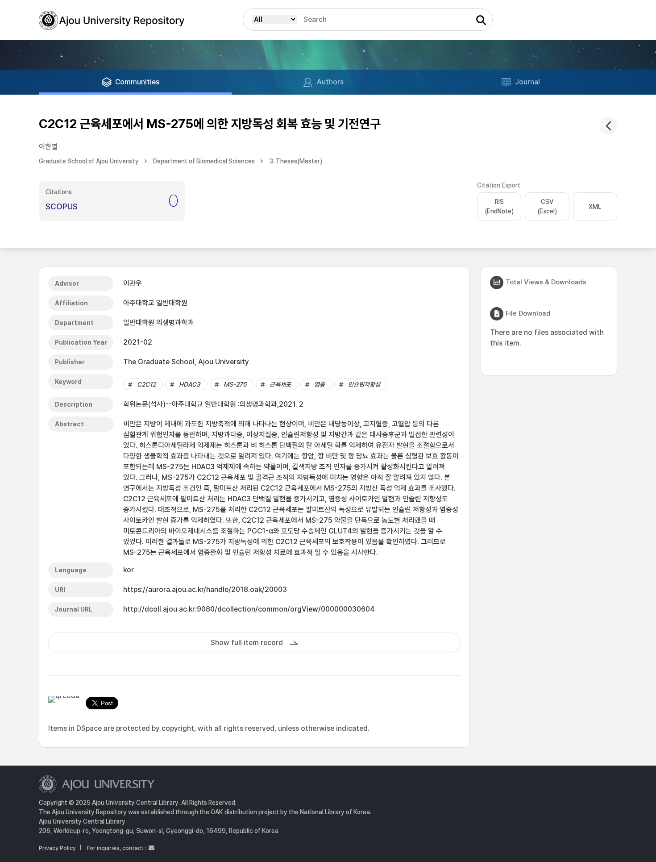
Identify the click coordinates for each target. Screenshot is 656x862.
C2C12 (146, 384)
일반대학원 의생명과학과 (158, 322)
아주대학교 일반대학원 (155, 303)
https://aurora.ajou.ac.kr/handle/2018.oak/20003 (205, 589)
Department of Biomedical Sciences (204, 161)
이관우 (132, 283)
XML (595, 206)
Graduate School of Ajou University (89, 161)
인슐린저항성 (364, 384)
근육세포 (280, 384)
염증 (319, 384)
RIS (499, 206)
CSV (547, 206)
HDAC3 (189, 384)
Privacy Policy (57, 848)
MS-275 (235, 384)
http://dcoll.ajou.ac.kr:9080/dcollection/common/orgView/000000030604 (249, 609)
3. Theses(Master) (295, 161)
